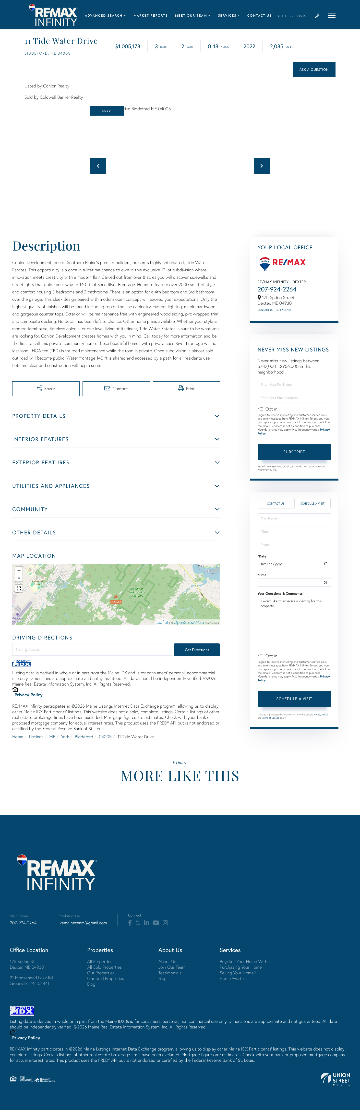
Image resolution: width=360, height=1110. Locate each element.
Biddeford (84, 736)
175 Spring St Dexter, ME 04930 (27, 964)
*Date (262, 556)
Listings (36, 736)
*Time (262, 575)
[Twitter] (137, 922)
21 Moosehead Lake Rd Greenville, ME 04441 (31, 980)
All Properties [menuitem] (99, 961)
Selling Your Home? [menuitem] (238, 973)
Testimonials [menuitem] (169, 973)
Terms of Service (270, 717)
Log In (301, 16)
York (65, 736)
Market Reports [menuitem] (150, 16)
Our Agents (283, 310)
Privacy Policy (29, 695)
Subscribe (294, 451)
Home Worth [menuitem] (232, 978)
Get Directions (197, 649)
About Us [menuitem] (167, 961)
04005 (105, 736)
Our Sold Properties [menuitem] (105, 978)
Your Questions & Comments (280, 593)
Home (17, 736)
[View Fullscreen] (19, 588)
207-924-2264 (277, 289)
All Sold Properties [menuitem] (104, 967)
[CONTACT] (314, 69)
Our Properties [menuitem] (101, 973)
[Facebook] (130, 922)
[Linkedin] (146, 922)
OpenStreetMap (189, 622)
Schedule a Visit (312, 504)
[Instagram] (165, 922)
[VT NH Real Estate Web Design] (335, 1079)
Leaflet (162, 622)
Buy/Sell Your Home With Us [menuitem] (247, 961)
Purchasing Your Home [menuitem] (241, 967)
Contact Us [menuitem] (259, 16)
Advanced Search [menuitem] (104, 16)
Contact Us (265, 310)
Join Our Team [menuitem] (172, 967)
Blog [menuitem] (91, 984)
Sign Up (282, 16)
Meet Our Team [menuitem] (191, 16)
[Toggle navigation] (332, 15)
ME (52, 736)
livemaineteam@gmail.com (82, 923)
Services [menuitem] (227, 16)
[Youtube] (156, 922)
